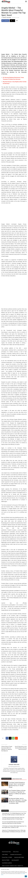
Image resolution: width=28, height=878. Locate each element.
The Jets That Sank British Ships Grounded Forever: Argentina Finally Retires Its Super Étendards (13, 822)
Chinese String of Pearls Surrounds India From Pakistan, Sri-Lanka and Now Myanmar (6, 748)
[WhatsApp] (13, 738)
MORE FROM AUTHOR (17, 778)
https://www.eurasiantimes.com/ (14, 766)
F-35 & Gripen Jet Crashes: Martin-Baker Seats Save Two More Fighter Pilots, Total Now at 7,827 (14, 827)
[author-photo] (14, 762)
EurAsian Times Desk (7, 17)
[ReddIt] (16, 738)
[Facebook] (7, 738)
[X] (10, 738)
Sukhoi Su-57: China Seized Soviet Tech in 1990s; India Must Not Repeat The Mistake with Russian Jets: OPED (13, 831)
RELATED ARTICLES (6, 778)
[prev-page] (2, 807)
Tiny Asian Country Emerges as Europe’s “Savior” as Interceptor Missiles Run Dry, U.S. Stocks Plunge (13, 818)
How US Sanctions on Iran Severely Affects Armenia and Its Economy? (21, 748)
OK (25, 876)
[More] (16, 20)
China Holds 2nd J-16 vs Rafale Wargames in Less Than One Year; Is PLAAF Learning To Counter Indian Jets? (14, 814)
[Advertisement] (14, 38)
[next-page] (4, 807)
